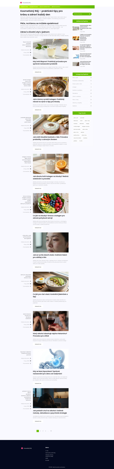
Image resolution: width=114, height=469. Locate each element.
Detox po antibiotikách (45, 6)
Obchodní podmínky (50, 452)
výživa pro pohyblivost (25, 203)
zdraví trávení (27, 122)
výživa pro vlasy (24, 274)
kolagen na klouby (26, 82)
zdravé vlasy (84, 135)
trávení (29, 353)
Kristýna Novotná (25, 50)
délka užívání (28, 158)
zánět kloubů (28, 202)
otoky (24, 235)
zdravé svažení (27, 85)
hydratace (28, 237)
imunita (80, 140)
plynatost (28, 355)
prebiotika (28, 120)
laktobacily (28, 46)
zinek (26, 276)
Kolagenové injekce (34, 6)
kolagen (87, 123)
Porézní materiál (24, 6)
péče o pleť (28, 235)
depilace (82, 132)
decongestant (27, 238)
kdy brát (29, 42)
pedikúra (75, 140)
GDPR (46, 458)
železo (29, 276)
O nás (46, 450)
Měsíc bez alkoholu (56, 6)
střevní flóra (28, 119)
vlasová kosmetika (77, 138)
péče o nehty (85, 129)
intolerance (28, 318)
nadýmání (28, 352)
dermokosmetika (77, 129)
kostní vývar (28, 81)
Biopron (25, 42)
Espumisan (23, 352)
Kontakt (47, 460)
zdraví (81, 120)
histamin (29, 314)
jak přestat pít (27, 397)
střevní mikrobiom (26, 45)
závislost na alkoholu (26, 395)
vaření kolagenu (27, 84)
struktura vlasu (27, 277)
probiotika (28, 43)
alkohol (25, 314)
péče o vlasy (87, 120)
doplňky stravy (76, 135)
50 (51, 431)
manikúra (75, 123)
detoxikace (28, 317)
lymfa (24, 237)
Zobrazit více (38, 72)
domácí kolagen (27, 79)
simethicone (24, 353)
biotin (29, 274)
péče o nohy (76, 132)
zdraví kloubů (28, 163)
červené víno (28, 315)
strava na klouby (27, 196)
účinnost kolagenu (26, 160)
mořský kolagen (77, 126)
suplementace (27, 161)
